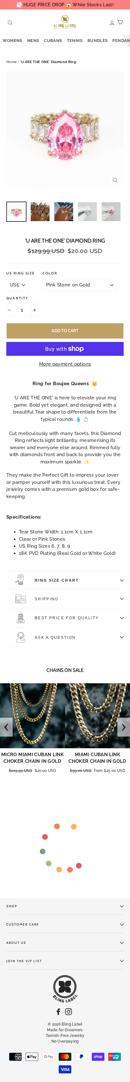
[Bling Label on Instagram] (68, 1011)
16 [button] (100, 792)
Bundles (97, 40)
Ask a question (55, 637)
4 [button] (24, 792)
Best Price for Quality (67, 618)
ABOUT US (16, 943)
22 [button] (61, 799)
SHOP (11, 906)
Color (50, 273)
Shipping (46, 599)
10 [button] (62, 792)
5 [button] (30, 792)
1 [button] (5, 793)
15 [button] (93, 792)
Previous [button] (6, 727)
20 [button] (125, 792)
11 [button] (68, 792)
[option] (65, 130)
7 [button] (43, 792)
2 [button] (11, 792)
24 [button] (74, 799)
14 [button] (87, 792)
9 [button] (55, 792)
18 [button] (112, 792)
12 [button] (74, 792)
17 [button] (106, 792)
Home (11, 62)
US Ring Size (20, 273)
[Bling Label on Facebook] (58, 1011)
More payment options (65, 364)
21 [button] (55, 799)
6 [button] (36, 792)
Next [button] (123, 727)
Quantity (17, 298)
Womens (12, 40)
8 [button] (49, 792)
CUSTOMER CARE (22, 924)
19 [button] (119, 792)
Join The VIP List (24, 961)
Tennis (75, 40)
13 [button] (81, 792)
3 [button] (18, 792)
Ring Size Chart (57, 580)
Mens (33, 40)
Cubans (53, 40)
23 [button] (68, 799)
